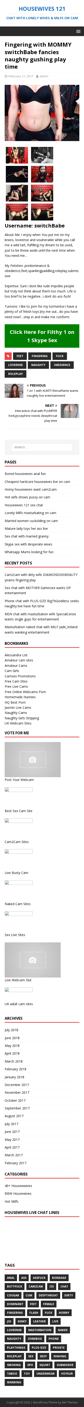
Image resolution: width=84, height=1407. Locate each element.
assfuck (39, 1278)
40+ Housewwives (18, 1185)
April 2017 (12, 1147)
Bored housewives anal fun (25, 473)
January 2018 (14, 1077)
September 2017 (17, 1108)
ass (23, 1278)
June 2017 (12, 1131)
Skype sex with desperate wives (28, 544)
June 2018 (12, 1038)
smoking (14, 1365)
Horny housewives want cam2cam (31, 489)
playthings (16, 1348)
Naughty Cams (16, 712)
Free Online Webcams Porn (25, 692)
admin (43, 76)
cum (29, 1295)
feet (20, 356)
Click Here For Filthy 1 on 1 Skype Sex (42, 335)
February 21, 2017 (20, 76)
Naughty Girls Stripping (22, 718)
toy (27, 1374)
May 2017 (12, 1139)
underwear (45, 1374)
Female (48, 1304)
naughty (38, 365)
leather (39, 1321)
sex (30, 1356)
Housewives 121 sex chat (24, 505)
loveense (15, 365)
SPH (30, 1365)
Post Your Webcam (19, 779)
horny (64, 1313)
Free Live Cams (16, 686)
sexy (43, 1356)
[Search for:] (42, 447)
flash (33, 1313)
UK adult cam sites (19, 1004)
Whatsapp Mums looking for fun (29, 552)
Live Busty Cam (16, 872)
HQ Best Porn (15, 702)
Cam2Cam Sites (17, 842)
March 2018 (14, 1061)
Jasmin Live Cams (18, 707)
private (59, 1348)
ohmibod (35, 1339)
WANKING (14, 1382)
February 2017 (15, 1163)
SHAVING (59, 1356)
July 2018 (11, 1030)
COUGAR (13, 1295)
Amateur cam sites (19, 660)
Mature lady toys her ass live (26, 528)
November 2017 (17, 1092)
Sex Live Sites (15, 935)
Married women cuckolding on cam (31, 521)
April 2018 (12, 1053)
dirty (68, 1295)
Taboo (12, 1374)
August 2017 (14, 1116)
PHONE (54, 1339)
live (55, 1321)
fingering (40, 356)
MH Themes (70, 1402)
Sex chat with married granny (27, 536)
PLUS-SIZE (39, 1348)
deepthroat (48, 1295)
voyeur (67, 1374)
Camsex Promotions (20, 676)
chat (64, 1286)
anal (11, 1278)
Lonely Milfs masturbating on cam (30, 513)
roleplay (15, 374)
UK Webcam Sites (18, 723)
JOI (9, 1321)
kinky (22, 1321)
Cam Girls (12, 670)
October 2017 (15, 1100)
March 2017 (14, 1155)
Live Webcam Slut (18, 980)
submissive (65, 1365)
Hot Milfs (11, 1201)
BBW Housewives (18, 1193)
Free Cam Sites (16, 681)
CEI (51, 1286)
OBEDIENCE (62, 365)
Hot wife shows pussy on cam (27, 497)
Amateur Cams (16, 665)
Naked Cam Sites (18, 904)
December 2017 (17, 1084)
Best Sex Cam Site (18, 811)
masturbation (39, 1330)
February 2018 (15, 1069)
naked (63, 1330)
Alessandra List (16, 655)
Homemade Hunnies (20, 697)
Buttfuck (14, 1286)
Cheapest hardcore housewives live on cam (37, 481)
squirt (44, 1365)
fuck (59, 356)
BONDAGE (59, 1278)
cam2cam (36, 1286)
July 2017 (11, 1124)
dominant (15, 1304)
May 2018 (12, 1045)
